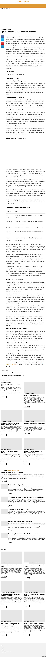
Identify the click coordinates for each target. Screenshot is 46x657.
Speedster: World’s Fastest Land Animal (34, 423)
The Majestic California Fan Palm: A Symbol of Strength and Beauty (10, 424)
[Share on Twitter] (2, 39)
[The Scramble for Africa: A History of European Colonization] (11, 587)
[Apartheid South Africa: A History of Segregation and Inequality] (11, 616)
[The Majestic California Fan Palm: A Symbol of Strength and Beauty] (11, 416)
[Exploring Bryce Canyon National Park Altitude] (11, 444)
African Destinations (6, 382)
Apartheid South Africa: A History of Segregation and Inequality (10, 624)
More (26, 403)
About (3, 649)
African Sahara (23, 1)
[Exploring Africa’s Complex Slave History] (34, 616)
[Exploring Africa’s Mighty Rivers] (34, 388)
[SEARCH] (44, 5)
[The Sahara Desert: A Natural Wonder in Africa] (11, 558)
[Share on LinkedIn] (2, 46)
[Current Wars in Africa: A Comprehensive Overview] (34, 558)
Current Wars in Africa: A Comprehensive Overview (34, 565)
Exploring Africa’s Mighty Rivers (32, 395)
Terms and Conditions (6, 651)
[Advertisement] (23, 18)
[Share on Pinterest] (2, 43)
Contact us (4, 652)
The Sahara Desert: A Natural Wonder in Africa (11, 565)
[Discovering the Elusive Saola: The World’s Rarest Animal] (34, 444)
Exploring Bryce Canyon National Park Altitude (10, 452)
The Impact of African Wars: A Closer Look (10, 385)
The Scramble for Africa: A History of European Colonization (10, 595)
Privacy (3, 650)
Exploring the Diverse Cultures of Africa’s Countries (34, 595)
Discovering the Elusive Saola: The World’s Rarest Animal (32, 452)
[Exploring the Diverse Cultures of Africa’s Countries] (34, 587)
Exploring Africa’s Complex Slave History (34, 623)
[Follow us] (42, 5)
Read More (26, 406)
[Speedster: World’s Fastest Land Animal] (34, 416)
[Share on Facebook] (2, 36)
